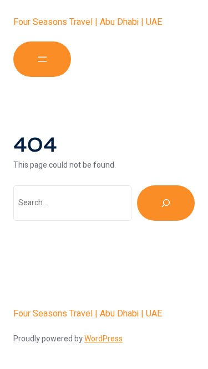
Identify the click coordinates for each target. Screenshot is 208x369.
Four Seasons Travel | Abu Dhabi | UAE (88, 22)
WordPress (103, 339)
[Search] (166, 203)
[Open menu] (42, 59)
